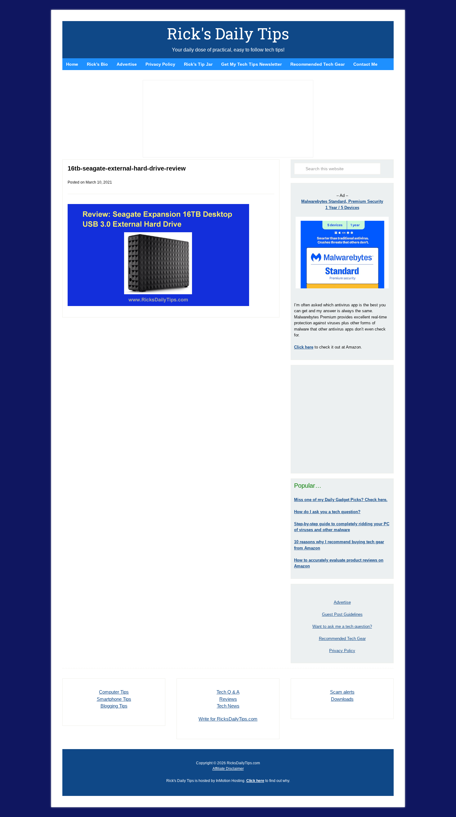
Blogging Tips (114, 705)
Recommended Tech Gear (342, 638)
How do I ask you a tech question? (327, 511)
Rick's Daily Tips (228, 33)
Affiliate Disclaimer (228, 768)
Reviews (228, 699)
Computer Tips (114, 692)
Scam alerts (342, 692)
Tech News (228, 705)
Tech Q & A (228, 692)
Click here (255, 781)
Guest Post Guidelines (342, 614)
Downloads (342, 699)
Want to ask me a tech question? (342, 626)
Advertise (342, 602)
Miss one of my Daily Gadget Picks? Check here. (340, 499)
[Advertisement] (342, 419)
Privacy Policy (342, 650)
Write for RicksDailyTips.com (228, 719)
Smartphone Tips (114, 699)
